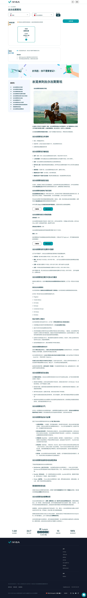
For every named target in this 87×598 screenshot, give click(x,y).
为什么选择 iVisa (66, 562)
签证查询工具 (39, 186)
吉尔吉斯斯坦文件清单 (16, 87)
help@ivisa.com (66, 587)
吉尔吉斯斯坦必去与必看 (17, 102)
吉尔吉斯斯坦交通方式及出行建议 (18, 95)
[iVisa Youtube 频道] (75, 593)
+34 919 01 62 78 (75, 587)
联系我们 (64, 576)
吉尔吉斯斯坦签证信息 (16, 91)
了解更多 (37, 209)
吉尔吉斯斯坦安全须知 (16, 98)
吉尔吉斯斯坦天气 (15, 100)
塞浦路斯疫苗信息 (15, 106)
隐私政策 (15, 587)
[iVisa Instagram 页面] (71, 593)
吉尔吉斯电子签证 (61, 325)
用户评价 (64, 560)
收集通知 (20, 587)
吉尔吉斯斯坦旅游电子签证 (40, 88)
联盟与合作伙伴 (66, 568)
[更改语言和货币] (72, 2)
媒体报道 (64, 565)
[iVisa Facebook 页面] (78, 593)
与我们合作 (65, 554)
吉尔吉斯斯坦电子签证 (38, 193)
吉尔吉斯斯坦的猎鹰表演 (17, 109)
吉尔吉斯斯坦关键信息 (16, 89)
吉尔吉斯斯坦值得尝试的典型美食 (18, 104)
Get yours (48, 209)
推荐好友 (64, 557)
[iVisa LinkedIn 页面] (73, 593)
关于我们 (64, 551)
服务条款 (10, 587)
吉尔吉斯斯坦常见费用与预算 (17, 93)
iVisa (39, 204)
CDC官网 (39, 492)
